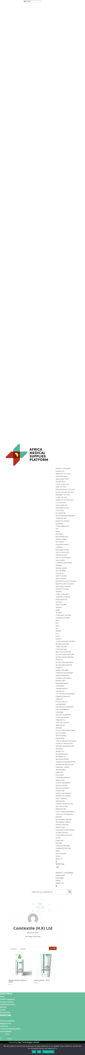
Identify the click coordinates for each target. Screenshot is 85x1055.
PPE (57, 529)
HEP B (57, 625)
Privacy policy (48, 1052)
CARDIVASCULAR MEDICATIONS (65, 762)
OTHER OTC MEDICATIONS (64, 743)
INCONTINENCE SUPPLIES (64, 819)
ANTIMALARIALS (61, 769)
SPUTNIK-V (59, 602)
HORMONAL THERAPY (62, 767)
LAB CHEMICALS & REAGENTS (65, 707)
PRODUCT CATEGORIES (63, 468)
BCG (57, 623)
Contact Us (4, 1026)
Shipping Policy (5, 1023)
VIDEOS (58, 856)
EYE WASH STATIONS (62, 589)
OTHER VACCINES (61, 649)
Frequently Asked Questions (10, 1029)
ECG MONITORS (61, 513)
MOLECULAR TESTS (62, 476)
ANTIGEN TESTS (61, 481)
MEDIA (58, 851)
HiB (57, 628)
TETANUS (59, 612)
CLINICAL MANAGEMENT (63, 783)
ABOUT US (59, 859)
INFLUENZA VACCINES (62, 644)
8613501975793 (33, 933)
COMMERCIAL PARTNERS (63, 848)
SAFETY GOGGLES (61, 576)
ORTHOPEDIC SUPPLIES (63, 822)
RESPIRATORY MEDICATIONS (65, 764)
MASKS (58, 531)
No (39, 1052)
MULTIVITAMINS (61, 733)
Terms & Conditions (7, 1021)
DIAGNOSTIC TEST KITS (63, 474)
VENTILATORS (60, 801)
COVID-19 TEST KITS (62, 484)
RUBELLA (58, 639)
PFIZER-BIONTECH (61, 599)
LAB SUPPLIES (60, 691)
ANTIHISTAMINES (61, 735)
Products (13, 949)
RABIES (58, 610)
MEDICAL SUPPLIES (62, 785)
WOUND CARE (60, 790)
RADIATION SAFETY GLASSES (65, 584)
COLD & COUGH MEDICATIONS (65, 730)
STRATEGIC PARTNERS (63, 845)
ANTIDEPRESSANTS (62, 754)
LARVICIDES (59, 772)
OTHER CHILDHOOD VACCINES (65, 641)
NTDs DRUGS (60, 775)
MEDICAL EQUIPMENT (62, 788)
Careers (3, 1010)
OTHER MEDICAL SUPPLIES (64, 835)
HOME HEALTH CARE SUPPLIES (65, 830)
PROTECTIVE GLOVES (63, 552)
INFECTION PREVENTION (63, 652)
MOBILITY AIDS (60, 827)
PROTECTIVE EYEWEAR (63, 557)
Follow (7, 1034)
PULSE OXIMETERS (62, 505)
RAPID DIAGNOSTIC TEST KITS (65, 489)
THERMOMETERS (61, 518)
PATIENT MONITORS (62, 824)
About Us (3, 1007)
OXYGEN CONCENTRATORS (64, 804)
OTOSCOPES (60, 510)
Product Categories (7, 999)
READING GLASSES (61, 568)
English (28, 1)
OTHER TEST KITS (61, 497)
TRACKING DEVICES (62, 688)
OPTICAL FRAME (61, 570)
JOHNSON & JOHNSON (63, 597)
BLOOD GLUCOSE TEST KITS (65, 492)
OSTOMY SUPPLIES (62, 832)
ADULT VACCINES (61, 604)
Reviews (23, 949)
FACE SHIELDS (60, 542)
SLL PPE (58, 838)
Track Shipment (5, 1031)
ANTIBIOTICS (60, 751)
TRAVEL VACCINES (61, 646)
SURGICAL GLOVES (61, 555)
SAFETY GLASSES (61, 578)
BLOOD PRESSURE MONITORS (65, 515)
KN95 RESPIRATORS (62, 536)
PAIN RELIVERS (60, 738)
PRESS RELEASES (61, 853)
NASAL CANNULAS (61, 798)
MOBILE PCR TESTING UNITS (65, 500)
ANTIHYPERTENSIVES (62, 759)
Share (52, 948)
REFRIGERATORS (61, 809)
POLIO (58, 636)
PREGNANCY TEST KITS (63, 495)
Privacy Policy (5, 1012)
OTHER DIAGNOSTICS (62, 526)
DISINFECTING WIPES (62, 670)
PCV (57, 633)
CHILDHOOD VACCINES (63, 618)
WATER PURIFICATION (62, 675)
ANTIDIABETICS (61, 756)
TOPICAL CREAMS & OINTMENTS (66, 741)
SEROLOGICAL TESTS (62, 479)
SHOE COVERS (60, 560)
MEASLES (58, 631)
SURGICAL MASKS (61, 539)
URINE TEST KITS (61, 487)
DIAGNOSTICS (60, 471)
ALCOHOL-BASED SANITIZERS (65, 654)
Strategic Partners (7, 1002)
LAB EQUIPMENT (61, 704)
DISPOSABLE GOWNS (62, 550)
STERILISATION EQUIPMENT (64, 673)
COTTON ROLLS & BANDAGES (65, 693)
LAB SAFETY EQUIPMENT (63, 715)
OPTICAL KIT (60, 573)
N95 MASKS (59, 534)
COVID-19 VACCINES (62, 594)
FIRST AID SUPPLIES (62, 806)
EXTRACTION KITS (61, 701)
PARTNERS (59, 843)
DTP (57, 620)
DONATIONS (60, 840)
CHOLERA (59, 607)
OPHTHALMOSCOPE (62, 508)
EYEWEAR (59, 565)
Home (2, 997)
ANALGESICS (59, 749)
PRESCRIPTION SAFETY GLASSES (66, 581)
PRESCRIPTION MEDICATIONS (65, 746)
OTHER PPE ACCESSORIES (64, 563)
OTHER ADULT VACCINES (63, 615)
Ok (34, 1052)
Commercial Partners (7, 1004)
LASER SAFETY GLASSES (63, 586)
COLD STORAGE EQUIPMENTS (65, 811)
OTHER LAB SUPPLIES (62, 717)
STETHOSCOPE (61, 502)
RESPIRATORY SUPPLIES (63, 796)
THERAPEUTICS (61, 720)
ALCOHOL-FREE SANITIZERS (64, 662)
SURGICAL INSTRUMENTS (63, 793)
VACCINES (59, 591)
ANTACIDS (59, 728)
